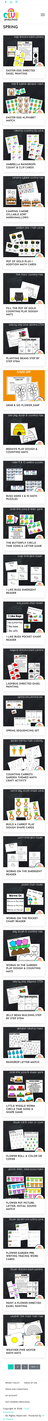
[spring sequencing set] (24, 710)
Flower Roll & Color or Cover (24, 1158)
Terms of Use (30, 1383)
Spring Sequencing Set (22, 731)
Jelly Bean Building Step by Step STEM (23, 1017)
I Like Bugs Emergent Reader (21, 591)
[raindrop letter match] (24, 1042)
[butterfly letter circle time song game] (24, 523)
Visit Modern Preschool (17, 1402)
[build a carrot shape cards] (24, 804)
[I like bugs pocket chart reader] (24, 617)
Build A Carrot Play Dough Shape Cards (20, 826)
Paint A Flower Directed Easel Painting (23, 1305)
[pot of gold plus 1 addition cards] (24, 241)
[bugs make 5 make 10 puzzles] (24, 476)
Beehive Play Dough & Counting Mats (21, 451)
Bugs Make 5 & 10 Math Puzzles (21, 498)
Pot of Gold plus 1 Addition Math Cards (21, 263)
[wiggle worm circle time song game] (24, 1086)
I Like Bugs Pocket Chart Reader (23, 638)
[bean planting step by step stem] (24, 338)
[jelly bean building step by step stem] (24, 995)
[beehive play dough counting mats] (24, 429)
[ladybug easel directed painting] (24, 664)
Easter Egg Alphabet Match (21, 119)
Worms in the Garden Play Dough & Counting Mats (23, 968)
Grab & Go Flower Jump (22, 405)
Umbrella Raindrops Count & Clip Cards (21, 166)
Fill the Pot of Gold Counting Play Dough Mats (22, 311)
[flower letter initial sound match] (24, 1183)
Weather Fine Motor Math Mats (20, 1352)
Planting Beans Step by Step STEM (22, 360)
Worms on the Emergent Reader (24, 873)
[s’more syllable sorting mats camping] (24, 191)
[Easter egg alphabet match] (24, 97)
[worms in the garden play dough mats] (24, 945)
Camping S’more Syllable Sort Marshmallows (17, 214)
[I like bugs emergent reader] (24, 570)
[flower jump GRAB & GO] (24, 385)
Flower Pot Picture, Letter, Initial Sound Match (21, 1206)
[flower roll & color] (24, 1136)
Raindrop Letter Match (22, 1062)
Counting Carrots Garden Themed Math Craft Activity (21, 777)
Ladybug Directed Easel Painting (23, 685)
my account (11, 1396)
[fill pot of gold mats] (24, 288)
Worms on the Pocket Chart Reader (22, 920)
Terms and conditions (16, 1389)
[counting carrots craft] (24, 754)
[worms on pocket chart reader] (24, 898)
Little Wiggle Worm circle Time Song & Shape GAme (20, 1109)
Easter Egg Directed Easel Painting (20, 72)
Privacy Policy (12, 1383)
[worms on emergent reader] (24, 851)
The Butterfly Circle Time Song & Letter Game (24, 544)
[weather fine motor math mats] (24, 1330)
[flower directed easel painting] (24, 1283)
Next (33, 1367)
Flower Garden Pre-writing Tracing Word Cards (22, 1256)
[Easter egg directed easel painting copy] (24, 50)
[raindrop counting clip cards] (24, 144)
